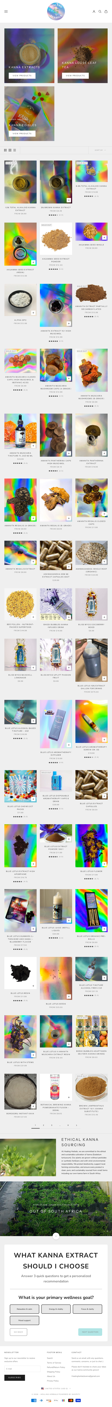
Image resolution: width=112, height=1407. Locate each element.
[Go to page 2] (76, 1125)
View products (22, 75)
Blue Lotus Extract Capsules (91, 804)
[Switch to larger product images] (5, 150)
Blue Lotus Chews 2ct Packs (20, 807)
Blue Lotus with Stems (20, 1062)
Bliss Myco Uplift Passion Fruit (56, 676)
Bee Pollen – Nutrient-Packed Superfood (20, 625)
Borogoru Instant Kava (20, 1114)
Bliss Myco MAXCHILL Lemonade (20, 676)
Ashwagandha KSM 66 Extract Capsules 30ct (56, 575)
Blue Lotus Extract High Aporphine (20, 872)
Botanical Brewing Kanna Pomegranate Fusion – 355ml (56, 1107)
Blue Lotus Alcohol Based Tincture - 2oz (20, 729)
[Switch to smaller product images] (10, 150)
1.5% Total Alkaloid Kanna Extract (20, 208)
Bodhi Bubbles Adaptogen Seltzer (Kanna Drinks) (91, 1052)
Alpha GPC (20, 320)
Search (50, 1358)
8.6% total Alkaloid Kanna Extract (91, 187)
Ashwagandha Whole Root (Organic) (91, 570)
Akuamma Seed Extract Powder (56, 260)
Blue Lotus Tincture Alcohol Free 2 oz (91, 986)
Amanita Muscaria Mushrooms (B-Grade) (91, 397)
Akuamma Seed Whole (91, 245)
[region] (56, 1208)
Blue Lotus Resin (20, 993)
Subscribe (14, 1377)
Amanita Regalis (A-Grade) (20, 526)
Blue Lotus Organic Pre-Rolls (91, 937)
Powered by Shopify (69, 1394)
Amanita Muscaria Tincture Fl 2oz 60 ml (20, 454)
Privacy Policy (53, 1381)
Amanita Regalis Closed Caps (91, 522)
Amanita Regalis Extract (21, 569)
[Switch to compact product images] (14, 150)
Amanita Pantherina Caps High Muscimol (56, 462)
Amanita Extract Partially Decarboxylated (91, 307)
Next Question (90, 1332)
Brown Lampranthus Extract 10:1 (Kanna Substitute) (91, 1108)
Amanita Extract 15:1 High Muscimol (56, 332)
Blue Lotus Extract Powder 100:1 (56, 847)
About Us (51, 1376)
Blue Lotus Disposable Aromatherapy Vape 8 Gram (56, 798)
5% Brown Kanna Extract (56, 207)
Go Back (18, 1332)
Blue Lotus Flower (92, 871)
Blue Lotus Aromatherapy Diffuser (56, 753)
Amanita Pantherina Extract (91, 462)
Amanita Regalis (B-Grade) (56, 526)
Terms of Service (54, 1362)
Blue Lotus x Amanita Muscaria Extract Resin (56, 1053)
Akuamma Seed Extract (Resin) (20, 271)
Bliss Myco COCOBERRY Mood (91, 625)
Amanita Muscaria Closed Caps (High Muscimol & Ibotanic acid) (20, 380)
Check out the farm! (56, 1211)
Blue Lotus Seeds (56, 1004)
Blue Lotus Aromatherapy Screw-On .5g (91, 748)
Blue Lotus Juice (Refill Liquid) (56, 929)
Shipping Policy (53, 1372)
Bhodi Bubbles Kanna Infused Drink (56, 625)
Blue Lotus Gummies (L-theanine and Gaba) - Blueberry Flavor (20, 939)
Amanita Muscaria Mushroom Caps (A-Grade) (56, 387)
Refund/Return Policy (56, 1367)
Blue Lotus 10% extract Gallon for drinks (91, 687)
